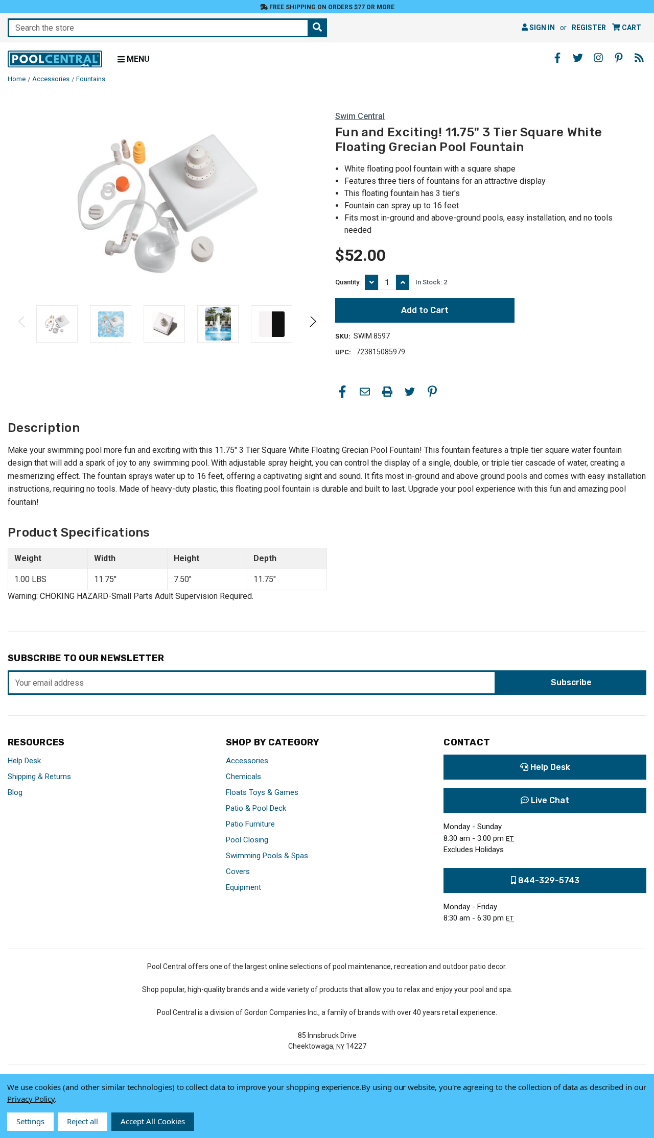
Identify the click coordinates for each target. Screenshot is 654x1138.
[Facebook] (342, 391)
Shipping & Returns (39, 776)
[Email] (365, 391)
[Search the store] (317, 27)
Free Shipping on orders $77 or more (331, 7)
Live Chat (549, 800)
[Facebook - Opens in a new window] (557, 58)
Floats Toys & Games (262, 792)
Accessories (247, 760)
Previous (22, 323)
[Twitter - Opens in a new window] (578, 58)
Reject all (82, 1121)
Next (312, 323)
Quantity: (348, 282)
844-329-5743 (547, 880)
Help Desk (24, 760)
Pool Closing (247, 839)
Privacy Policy (31, 1099)
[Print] (387, 391)
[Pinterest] (432, 391)
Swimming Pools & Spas (267, 855)
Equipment (243, 887)
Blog (15, 792)
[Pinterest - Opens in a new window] (619, 58)
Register (589, 27)
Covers (238, 871)
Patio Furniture (250, 824)
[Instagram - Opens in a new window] (598, 58)
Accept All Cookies (153, 1121)
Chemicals (243, 776)
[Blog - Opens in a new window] (639, 58)
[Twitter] (410, 391)
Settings (30, 1121)
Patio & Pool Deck (256, 808)
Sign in (541, 27)
